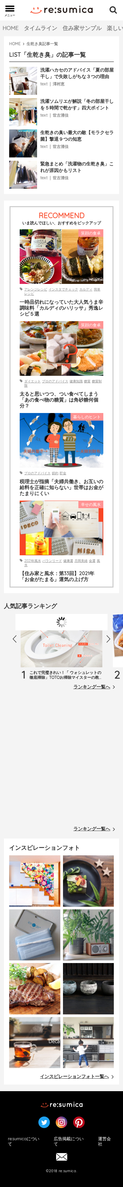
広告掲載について (69, 1141)
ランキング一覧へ (91, 687)
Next (110, 640)
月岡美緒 (81, 561)
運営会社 (104, 1141)
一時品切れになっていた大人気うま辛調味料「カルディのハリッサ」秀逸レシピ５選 (61, 308)
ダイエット (32, 381)
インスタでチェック (63, 289)
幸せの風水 (91, 504)
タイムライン (40, 27)
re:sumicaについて (23, 1141)
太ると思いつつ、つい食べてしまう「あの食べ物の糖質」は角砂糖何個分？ (59, 400)
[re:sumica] (61, 10)
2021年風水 (32, 561)
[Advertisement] (61, 759)
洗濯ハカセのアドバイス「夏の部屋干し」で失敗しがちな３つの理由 (77, 73)
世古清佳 (61, 115)
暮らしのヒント (87, 416)
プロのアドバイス (55, 381)
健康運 (68, 561)
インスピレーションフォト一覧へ (74, 1076)
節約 (55, 473)
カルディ (85, 289)
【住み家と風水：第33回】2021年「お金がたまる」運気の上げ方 (57, 576)
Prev (16, 640)
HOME (11, 27)
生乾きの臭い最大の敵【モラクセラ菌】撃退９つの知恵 (77, 135)
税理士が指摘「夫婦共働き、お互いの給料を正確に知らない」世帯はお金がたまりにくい (61, 487)
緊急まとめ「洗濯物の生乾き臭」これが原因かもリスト (77, 167)
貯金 (63, 473)
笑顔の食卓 (91, 233)
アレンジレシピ (35, 289)
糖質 (87, 381)
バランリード (52, 561)
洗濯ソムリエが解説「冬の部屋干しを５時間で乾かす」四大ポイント (77, 104)
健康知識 (76, 381)
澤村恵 (59, 83)
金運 (92, 561)
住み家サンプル (82, 27)
